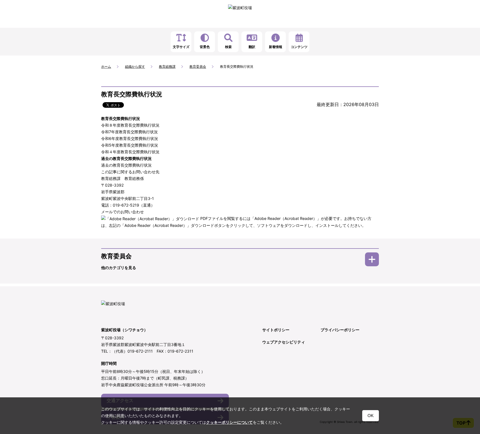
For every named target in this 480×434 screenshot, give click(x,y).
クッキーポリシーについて (229, 422)
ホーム (106, 66)
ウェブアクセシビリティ (283, 342)
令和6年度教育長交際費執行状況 (129, 138)
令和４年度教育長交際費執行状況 (130, 151)
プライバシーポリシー (340, 329)
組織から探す (135, 66)
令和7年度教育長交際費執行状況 (129, 131)
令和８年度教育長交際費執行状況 (130, 125)
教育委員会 (197, 66)
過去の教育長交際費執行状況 (126, 165)
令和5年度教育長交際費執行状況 (129, 145)
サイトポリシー (275, 329)
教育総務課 (167, 66)
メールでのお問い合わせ (122, 211)
